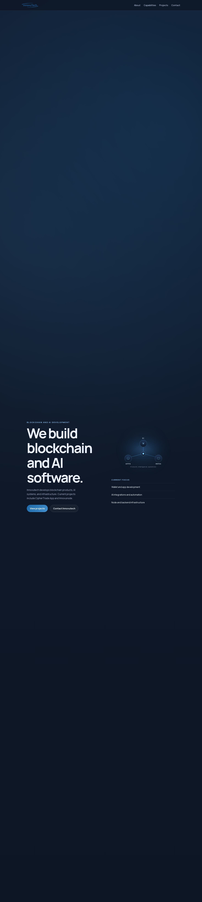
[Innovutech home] (30, 5)
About (137, 5)
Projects (163, 5)
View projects (37, 508)
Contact (175, 5)
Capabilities (150, 5)
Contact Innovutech (64, 508)
